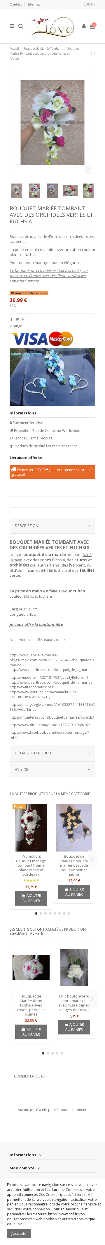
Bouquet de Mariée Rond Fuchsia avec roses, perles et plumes (31, 1005)
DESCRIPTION (26, 525)
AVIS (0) (21, 769)
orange (16, 325)
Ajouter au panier (31, 898)
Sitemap (33, 4)
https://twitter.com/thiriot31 (32, 687)
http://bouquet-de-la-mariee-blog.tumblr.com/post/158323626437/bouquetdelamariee (52, 660)
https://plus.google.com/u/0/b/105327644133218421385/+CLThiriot (52, 707)
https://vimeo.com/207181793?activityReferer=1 (49, 677)
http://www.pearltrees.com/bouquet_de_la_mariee (51, 669)
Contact (16, 4)
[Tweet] (17, 319)
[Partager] (12, 319)
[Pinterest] (23, 319)
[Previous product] (92, 53)
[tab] (52, 526)
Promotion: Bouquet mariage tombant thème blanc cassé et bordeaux (31, 865)
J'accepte (18, 1233)
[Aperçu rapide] (31, 849)
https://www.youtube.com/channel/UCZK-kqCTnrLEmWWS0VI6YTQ (44, 694)
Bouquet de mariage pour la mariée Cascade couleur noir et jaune (74, 865)
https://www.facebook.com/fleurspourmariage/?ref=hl (49, 735)
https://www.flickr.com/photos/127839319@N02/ (50, 724)
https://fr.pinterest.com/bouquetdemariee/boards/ (52, 717)
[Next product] (94, 53)
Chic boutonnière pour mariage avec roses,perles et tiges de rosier (74, 1002)
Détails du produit (33, 753)
